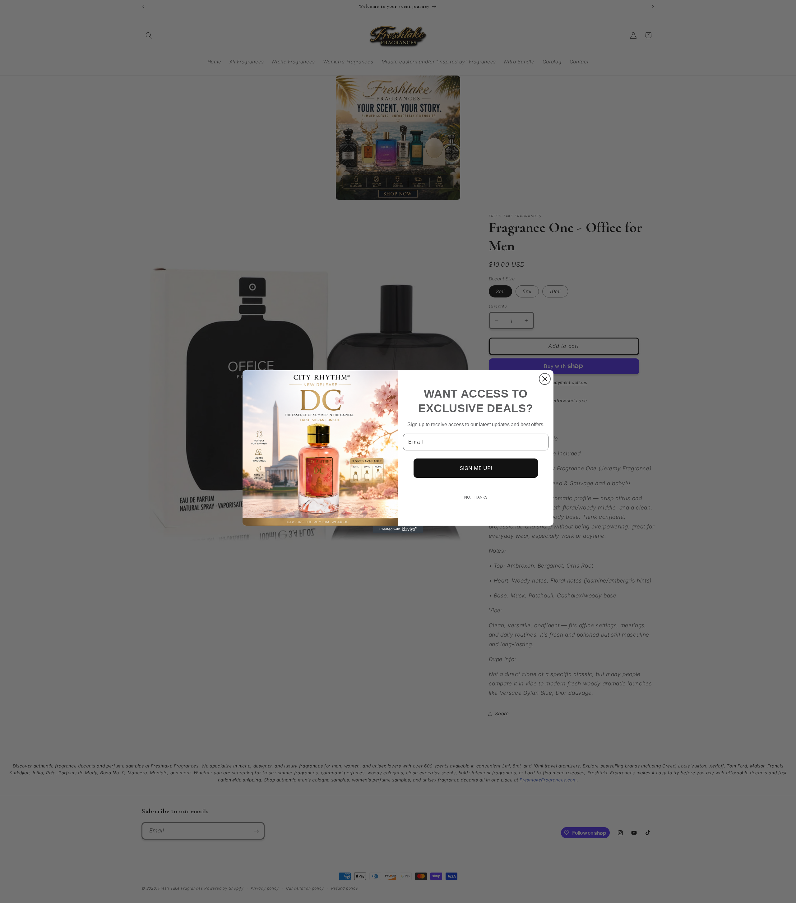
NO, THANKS (476, 497)
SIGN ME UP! (476, 468)
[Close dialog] (544, 379)
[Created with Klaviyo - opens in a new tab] (398, 529)
